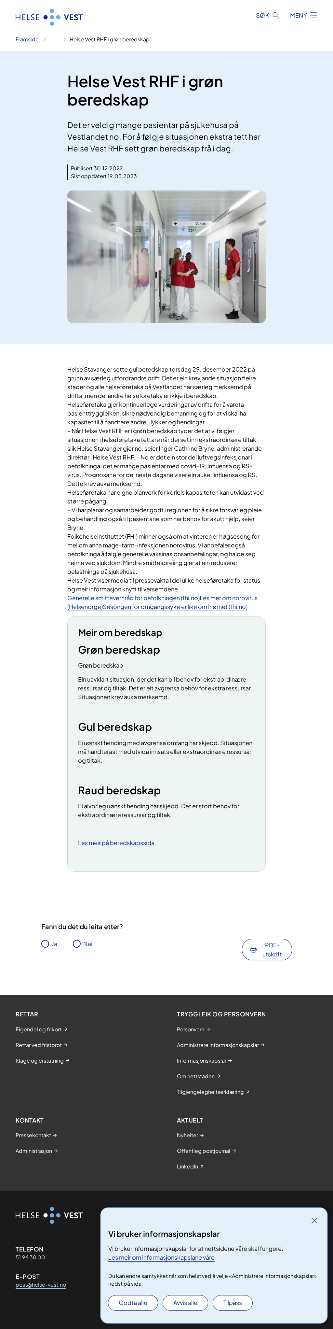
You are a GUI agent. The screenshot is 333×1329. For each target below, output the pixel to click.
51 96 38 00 (30, 1257)
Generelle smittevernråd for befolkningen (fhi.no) (133, 597)
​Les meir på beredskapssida (116, 842)
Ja (54, 943)
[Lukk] (314, 1220)
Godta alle (133, 1302)
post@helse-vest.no (41, 1284)
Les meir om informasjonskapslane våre (161, 1257)
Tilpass (232, 1302)
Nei (87, 943)
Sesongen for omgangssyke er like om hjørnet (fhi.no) (175, 606)
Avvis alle (185, 1302)
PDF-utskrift (272, 949)
